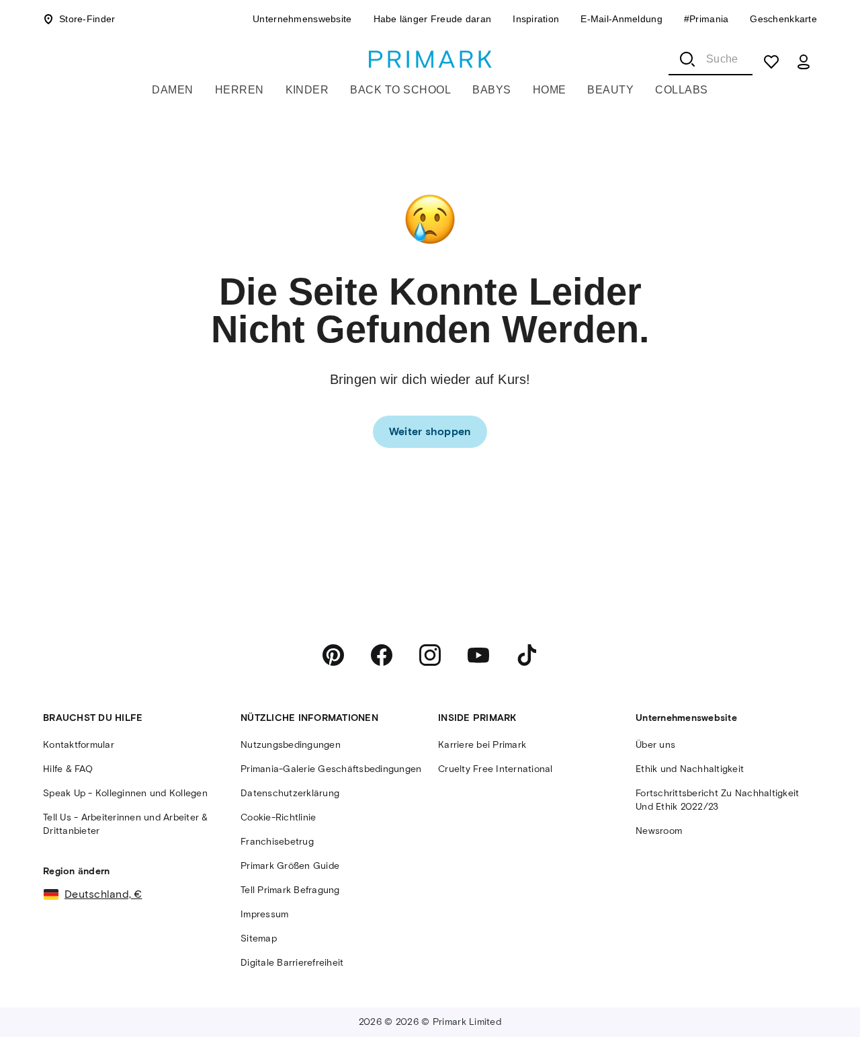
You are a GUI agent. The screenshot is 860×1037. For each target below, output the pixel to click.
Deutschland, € (103, 894)
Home (549, 89)
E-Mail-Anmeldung (621, 18)
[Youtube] (478, 655)
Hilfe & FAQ (68, 769)
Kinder (307, 89)
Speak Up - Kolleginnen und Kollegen (125, 793)
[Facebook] (381, 655)
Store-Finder (87, 18)
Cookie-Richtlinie (278, 817)
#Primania (706, 18)
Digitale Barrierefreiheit (292, 962)
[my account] (803, 61)
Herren (239, 89)
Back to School (400, 89)
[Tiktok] (526, 655)
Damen (172, 89)
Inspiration (536, 18)
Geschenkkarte (783, 18)
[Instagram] (430, 655)
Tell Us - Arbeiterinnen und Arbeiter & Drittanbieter (125, 824)
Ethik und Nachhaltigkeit (690, 769)
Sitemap (259, 938)
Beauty (610, 89)
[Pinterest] (333, 655)
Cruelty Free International (495, 769)
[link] (430, 432)
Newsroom (659, 831)
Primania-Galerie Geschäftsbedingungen (331, 769)
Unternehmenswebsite (302, 18)
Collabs (681, 89)
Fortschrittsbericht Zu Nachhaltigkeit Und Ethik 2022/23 (717, 800)
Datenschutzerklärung (290, 793)
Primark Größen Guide (290, 866)
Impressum (264, 914)
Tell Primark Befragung (290, 890)
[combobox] (710, 59)
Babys (491, 89)
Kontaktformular (78, 745)
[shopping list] (771, 61)
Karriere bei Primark (482, 745)
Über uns (655, 745)
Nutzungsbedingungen (291, 745)
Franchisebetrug (277, 841)
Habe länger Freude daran (433, 18)
